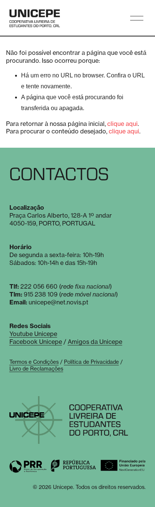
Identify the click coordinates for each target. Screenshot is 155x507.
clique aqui (122, 123)
